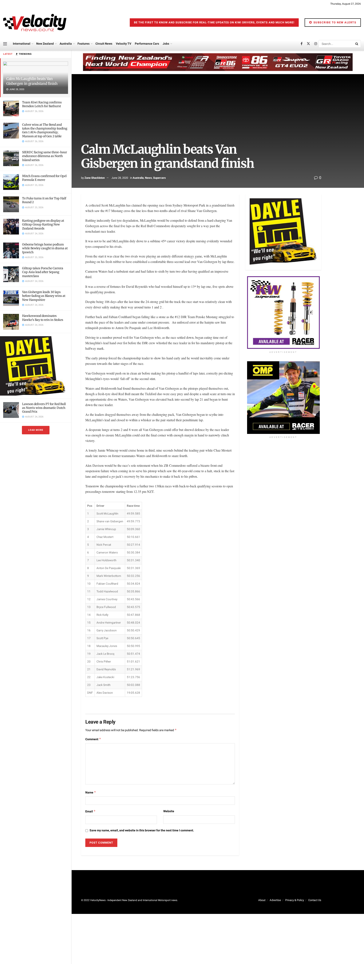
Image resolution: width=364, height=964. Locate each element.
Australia (66, 43)
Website (168, 811)
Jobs (166, 43)
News (148, 178)
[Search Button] (357, 44)
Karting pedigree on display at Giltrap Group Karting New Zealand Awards (43, 224)
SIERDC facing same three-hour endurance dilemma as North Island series (44, 156)
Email (90, 811)
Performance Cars (147, 43)
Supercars (159, 178)
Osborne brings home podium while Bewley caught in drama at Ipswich (45, 248)
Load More (35, 430)
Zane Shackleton (94, 178)
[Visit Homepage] (34, 22)
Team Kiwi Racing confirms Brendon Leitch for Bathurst (42, 104)
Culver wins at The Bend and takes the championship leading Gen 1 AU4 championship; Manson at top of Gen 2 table (44, 130)
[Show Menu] (5, 43)
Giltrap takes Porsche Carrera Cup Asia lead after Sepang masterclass (42, 272)
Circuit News (103, 43)
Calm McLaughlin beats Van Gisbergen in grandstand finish (32, 81)
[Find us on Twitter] (308, 43)
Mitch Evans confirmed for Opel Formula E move (44, 178)
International (21, 43)
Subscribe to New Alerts (334, 22)
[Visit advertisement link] (35, 365)
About (261, 900)
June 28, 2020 (119, 178)
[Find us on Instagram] (315, 43)
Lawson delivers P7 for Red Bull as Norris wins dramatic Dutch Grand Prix (44, 407)
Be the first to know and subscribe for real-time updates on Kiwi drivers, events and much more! (214, 22)
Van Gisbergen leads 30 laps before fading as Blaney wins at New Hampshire (43, 295)
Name (90, 792)
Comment (93, 739)
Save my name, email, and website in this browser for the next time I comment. (142, 830)
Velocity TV (123, 43)
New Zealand (45, 43)
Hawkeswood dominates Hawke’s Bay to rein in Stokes (42, 317)
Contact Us (314, 900)
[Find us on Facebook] (301, 43)
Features (84, 43)
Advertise (275, 900)
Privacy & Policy (294, 900)
